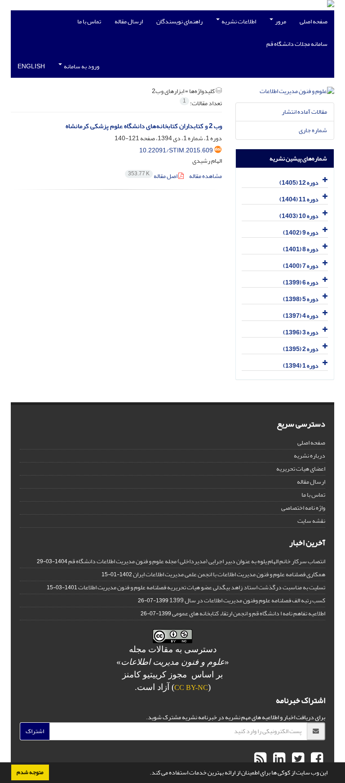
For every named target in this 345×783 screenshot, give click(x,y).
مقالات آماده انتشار (304, 112)
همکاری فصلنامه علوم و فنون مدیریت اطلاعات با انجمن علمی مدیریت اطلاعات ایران (229, 574)
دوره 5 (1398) (300, 299)
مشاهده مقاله (205, 176)
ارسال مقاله (129, 21)
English (31, 66)
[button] (147, 773)
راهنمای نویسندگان (179, 21)
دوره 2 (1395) (300, 349)
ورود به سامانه (81, 66)
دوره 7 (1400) (300, 266)
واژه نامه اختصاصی (303, 508)
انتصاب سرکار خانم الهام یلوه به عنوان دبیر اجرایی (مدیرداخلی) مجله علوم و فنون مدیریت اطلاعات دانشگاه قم (196, 561)
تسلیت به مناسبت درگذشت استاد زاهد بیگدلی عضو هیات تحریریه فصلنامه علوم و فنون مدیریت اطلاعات (201, 587)
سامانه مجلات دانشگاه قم (296, 44)
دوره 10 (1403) (298, 216)
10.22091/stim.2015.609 (176, 150)
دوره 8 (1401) (300, 249)
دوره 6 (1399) (300, 282)
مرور (280, 21)
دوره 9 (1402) (300, 233)
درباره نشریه (309, 455)
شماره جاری (313, 130)
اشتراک (35, 731)
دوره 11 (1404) (298, 199)
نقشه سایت (311, 521)
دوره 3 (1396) (300, 332)
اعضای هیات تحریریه (300, 469)
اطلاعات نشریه (238, 21)
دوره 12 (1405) (298, 183)
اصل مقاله (153, 176)
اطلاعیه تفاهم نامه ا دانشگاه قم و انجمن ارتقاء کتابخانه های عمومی (248, 613)
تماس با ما (89, 21)
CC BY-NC (191, 687)
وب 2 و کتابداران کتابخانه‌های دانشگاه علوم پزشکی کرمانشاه (144, 126)
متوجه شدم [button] (30, 772)
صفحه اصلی (313, 21)
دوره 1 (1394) (300, 366)
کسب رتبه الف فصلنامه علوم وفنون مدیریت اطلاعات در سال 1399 (247, 600)
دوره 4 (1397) (300, 316)
